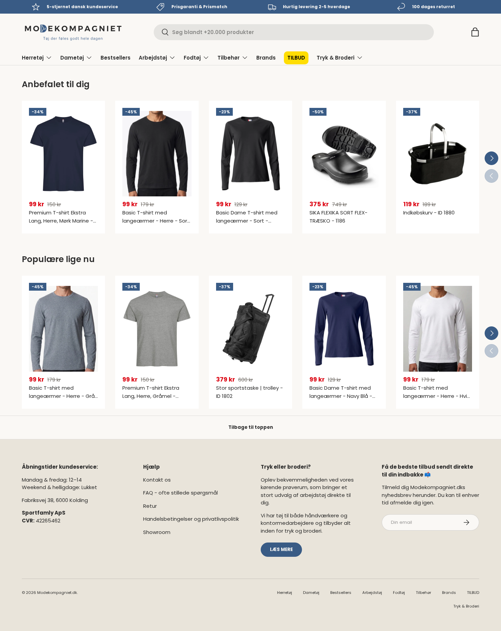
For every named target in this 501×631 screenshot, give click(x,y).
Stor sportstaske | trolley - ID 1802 (249, 392)
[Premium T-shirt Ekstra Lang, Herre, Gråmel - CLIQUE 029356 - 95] (156, 329)
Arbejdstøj (153, 57)
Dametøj (72, 57)
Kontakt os (157, 479)
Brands (266, 57)
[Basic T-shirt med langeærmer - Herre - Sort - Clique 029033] (156, 154)
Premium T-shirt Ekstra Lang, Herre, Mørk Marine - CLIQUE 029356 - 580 (61, 220)
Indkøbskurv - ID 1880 (429, 212)
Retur (150, 505)
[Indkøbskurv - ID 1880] (437, 154)
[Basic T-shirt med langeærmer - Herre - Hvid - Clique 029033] (437, 329)
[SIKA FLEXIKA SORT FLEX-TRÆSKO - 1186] (343, 154)
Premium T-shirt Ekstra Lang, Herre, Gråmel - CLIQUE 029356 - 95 (150, 396)
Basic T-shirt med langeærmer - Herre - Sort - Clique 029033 (155, 220)
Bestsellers (116, 57)
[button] (475, 32)
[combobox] (294, 32)
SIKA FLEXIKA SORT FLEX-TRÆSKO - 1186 (338, 216)
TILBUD (296, 57)
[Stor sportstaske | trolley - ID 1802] (250, 329)
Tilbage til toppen (250, 427)
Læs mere (281, 549)
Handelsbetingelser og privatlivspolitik (191, 518)
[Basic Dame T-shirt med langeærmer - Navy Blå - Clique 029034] (343, 329)
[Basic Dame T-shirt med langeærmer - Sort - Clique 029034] (250, 154)
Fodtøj (192, 57)
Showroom (156, 532)
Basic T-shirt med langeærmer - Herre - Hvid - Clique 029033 (436, 396)
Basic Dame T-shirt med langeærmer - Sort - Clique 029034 (246, 220)
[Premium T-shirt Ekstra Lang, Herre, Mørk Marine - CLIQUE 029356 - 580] (63, 154)
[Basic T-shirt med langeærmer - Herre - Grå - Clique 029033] (63, 329)
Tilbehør (228, 57)
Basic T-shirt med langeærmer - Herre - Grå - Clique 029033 (62, 396)
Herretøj (33, 57)
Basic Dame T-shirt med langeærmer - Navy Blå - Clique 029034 (340, 396)
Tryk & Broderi (335, 57)
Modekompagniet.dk (57, 592)
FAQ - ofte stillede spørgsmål (180, 492)
